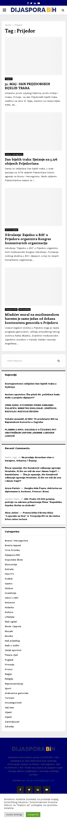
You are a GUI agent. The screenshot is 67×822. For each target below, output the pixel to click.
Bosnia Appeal (11, 230)
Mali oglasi (11, 621)
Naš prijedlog (24, 309)
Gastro (9, 583)
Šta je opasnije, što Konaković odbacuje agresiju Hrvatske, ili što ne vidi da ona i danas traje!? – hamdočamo (33, 471)
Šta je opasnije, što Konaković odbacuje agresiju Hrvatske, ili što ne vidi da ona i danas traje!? (33, 477)
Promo (9, 669)
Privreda (9, 664)
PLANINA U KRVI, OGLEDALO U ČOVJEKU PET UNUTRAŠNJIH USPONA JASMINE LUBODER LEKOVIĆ (30, 432)
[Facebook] (20, 789)
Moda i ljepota (13, 626)
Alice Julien (11, 512)
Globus (9, 588)
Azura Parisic (12, 488)
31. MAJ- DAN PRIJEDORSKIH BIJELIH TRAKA (27, 85)
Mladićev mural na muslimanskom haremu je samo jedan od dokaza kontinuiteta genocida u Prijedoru (32, 318)
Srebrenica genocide (16, 693)
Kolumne (10, 602)
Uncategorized (13, 702)
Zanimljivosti (12, 721)
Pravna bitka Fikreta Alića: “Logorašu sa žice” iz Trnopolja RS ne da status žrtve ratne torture (32, 515)
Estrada (9, 569)
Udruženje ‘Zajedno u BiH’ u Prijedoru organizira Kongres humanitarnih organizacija (28, 238)
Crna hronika (12, 550)
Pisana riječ (11, 655)
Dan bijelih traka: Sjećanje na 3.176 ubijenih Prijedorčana (31, 161)
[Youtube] (46, 789)
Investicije (10, 593)
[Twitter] (29, 789)
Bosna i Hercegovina (14, 154)
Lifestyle (9, 617)
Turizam (9, 698)
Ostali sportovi (13, 650)
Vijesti (8, 712)
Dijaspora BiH (11, 309)
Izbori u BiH (11, 597)
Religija (9, 678)
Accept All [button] (33, 814)
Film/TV (9, 574)
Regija (8, 674)
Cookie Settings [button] (14, 814)
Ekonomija (11, 564)
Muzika (9, 636)
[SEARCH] (58, 361)
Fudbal (9, 578)
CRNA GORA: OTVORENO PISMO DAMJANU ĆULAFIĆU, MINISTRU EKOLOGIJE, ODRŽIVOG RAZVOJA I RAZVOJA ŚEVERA (30, 408)
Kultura (9, 612)
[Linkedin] (37, 789)
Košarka (9, 607)
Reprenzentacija (14, 683)
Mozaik (9, 631)
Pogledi (9, 79)
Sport (8, 688)
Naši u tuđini (12, 645)
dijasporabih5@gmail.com (40, 780)
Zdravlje (9, 726)
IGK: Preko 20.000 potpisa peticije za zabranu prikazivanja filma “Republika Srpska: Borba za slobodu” (33, 502)
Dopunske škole (14, 559)
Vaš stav (9, 707)
